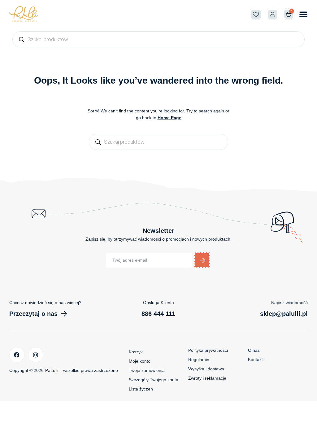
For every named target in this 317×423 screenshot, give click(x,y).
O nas (254, 350)
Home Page (169, 117)
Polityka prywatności (208, 350)
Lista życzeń (141, 388)
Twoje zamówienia (147, 370)
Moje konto (139, 361)
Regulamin (198, 359)
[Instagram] (35, 354)
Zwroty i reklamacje (207, 378)
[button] (303, 13)
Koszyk (136, 351)
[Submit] (202, 260)
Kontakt (255, 359)
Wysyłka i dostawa (206, 368)
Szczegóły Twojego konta (153, 379)
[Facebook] (16, 354)
